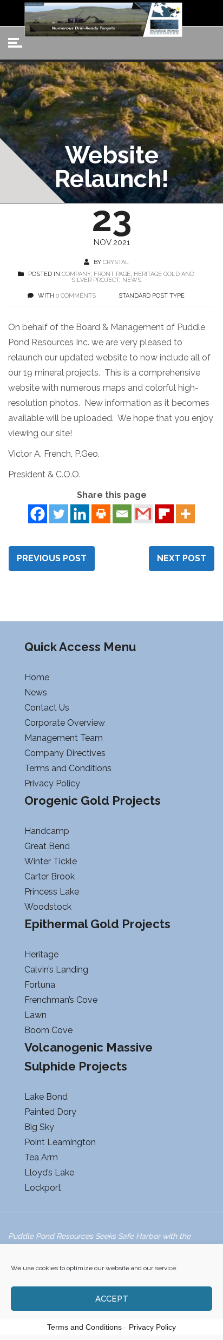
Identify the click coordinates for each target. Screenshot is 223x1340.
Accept (111, 1299)
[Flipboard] (164, 513)
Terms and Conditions (84, 1327)
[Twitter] (58, 513)
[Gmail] (143, 513)
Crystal (116, 262)
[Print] (100, 513)
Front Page (112, 274)
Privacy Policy (152, 1327)
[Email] (122, 513)
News (131, 280)
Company (76, 274)
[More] (185, 513)
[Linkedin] (79, 513)
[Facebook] (37, 513)
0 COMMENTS (76, 295)
